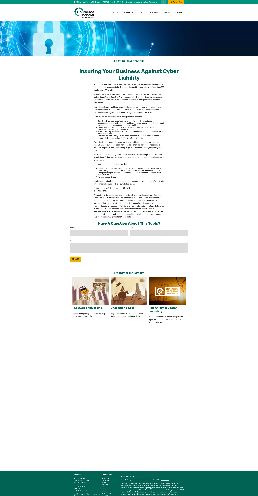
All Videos (105, 495)
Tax (103, 487)
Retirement (105, 478)
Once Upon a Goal (122, 307)
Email (132, 228)
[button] (115, 12)
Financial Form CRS (129, 476)
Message (74, 241)
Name (72, 228)
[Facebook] (163, 2)
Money (104, 489)
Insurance (105, 484)
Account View (177, 2)
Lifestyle (104, 491)
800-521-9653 (84, 480)
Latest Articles (106, 493)
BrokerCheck (165, 480)
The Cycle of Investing (87, 307)
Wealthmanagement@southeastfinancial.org (142, 2)
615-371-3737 (118, 2)
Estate (104, 482)
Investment (105, 480)
